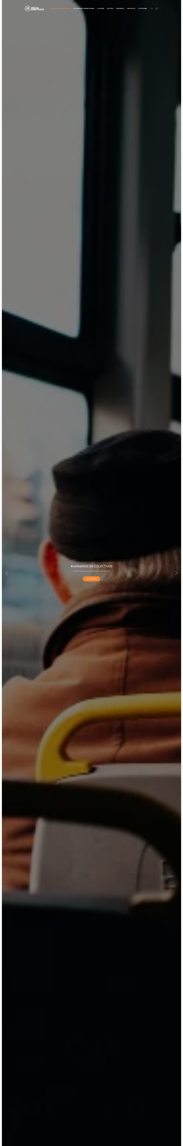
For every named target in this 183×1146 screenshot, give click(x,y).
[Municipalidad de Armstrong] (34, 8)
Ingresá (91, 579)
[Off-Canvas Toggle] (156, 8)
